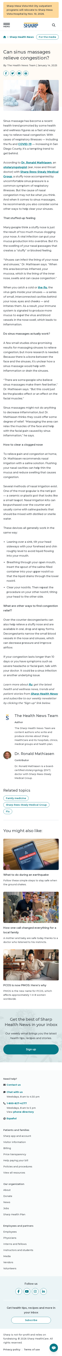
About (7, 1190)
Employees (10, 1231)
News (6, 1202)
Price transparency (14, 1154)
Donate (7, 1196)
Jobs (6, 1208)
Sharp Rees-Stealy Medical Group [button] (26, 804)
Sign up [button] (31, 1049)
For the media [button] (47, 37)
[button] (6, 25)
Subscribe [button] (31, 1320)
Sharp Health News (22, 37)
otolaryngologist (15, 167)
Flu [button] (8, 811)
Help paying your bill (15, 1160)
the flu (42, 287)
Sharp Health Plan (14, 1214)
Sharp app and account (17, 1136)
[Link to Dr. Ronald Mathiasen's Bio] (7, 765)
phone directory (23, 1111)
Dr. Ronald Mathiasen (36, 162)
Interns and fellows (15, 1244)
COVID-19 (25, 144)
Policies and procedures (17, 1166)
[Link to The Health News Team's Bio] (7, 729)
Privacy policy (11, 1349)
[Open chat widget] (54, 1348)
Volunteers (9, 1268)
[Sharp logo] (30, 25)
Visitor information (14, 1142)
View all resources (14, 1172)
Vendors (8, 1262)
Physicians (9, 1237)
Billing (7, 1148)
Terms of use (32, 1349)
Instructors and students (18, 1250)
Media (7, 1256)
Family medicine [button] (16, 798)
